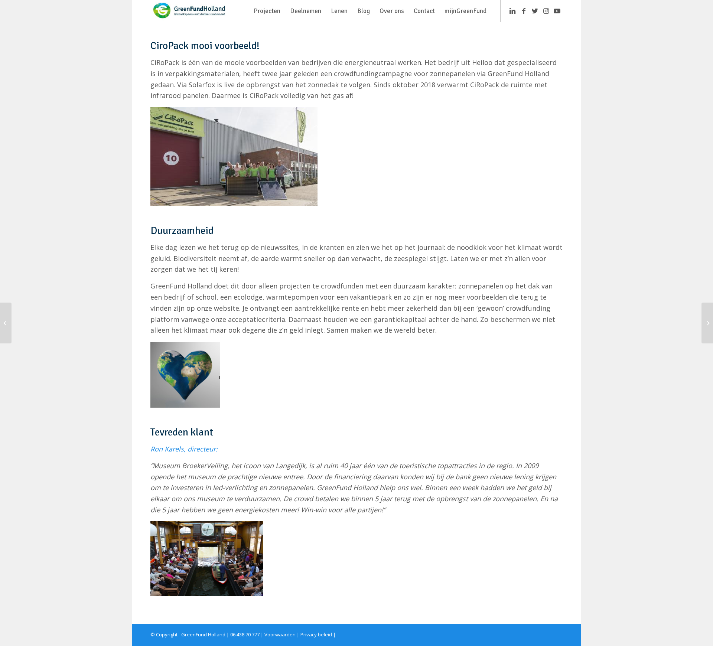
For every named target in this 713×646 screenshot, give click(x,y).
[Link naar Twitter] (534, 10)
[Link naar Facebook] (523, 10)
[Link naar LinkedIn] (512, 10)
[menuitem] (267, 11)
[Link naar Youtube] (557, 10)
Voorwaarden (280, 634)
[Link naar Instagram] (545, 10)
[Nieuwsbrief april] (6, 323)
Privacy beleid (316, 634)
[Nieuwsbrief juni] (707, 323)
